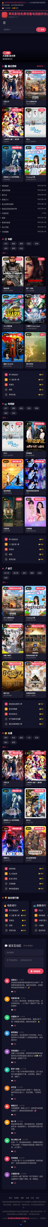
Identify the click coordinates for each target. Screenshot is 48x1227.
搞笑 (21, 737)
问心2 (41, 910)
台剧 (13, 413)
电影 (22, 1198)
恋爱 (36, 737)
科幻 (28, 244)
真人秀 (6, 573)
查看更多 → (41, 66)
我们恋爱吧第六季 (15, 724)
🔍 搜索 (41, 29)
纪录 (21, 248)
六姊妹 (41, 925)
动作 (5, 244)
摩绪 (3, 218)
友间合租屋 (13, 709)
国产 (5, 408)
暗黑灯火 (5, 199)
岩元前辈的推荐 (8, 204)
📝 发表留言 (35, 971)
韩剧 (36, 408)
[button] (18, 1224)
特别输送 (5, 186)
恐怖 (36, 244)
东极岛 (11, 384)
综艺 (32, 1198)
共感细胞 (5, 231)
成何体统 (12, 868)
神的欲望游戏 (14, 888)
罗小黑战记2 (13, 374)
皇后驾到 (42, 930)
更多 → (5, 253)
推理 (13, 742)
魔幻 (5, 742)
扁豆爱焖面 (6, 190)
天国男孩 (5, 213)
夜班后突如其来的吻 (9, 208)
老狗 (10, 389)
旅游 (5, 578)
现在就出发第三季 (15, 704)
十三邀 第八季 (14, 379)
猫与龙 (4, 195)
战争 (5, 248)
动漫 (27, 1198)
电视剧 (16, 1198)
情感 (32, 573)
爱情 (21, 244)
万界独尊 (12, 883)
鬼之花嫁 (5, 227)
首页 (10, 1198)
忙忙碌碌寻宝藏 (14, 719)
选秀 (24, 573)
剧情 (13, 248)
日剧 (28, 408)
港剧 (13, 408)
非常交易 (12, 394)
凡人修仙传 (13, 873)
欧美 (21, 408)
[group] (24, 49)
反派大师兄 (13, 878)
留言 (37, 1198)
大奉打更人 (43, 920)
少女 (28, 737)
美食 (39, 573)
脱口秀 (16, 573)
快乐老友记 (13, 714)
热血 (13, 737)
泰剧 (5, 413)
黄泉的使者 (6, 222)
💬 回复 (13, 992)
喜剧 (13, 244)
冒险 (5, 737)
